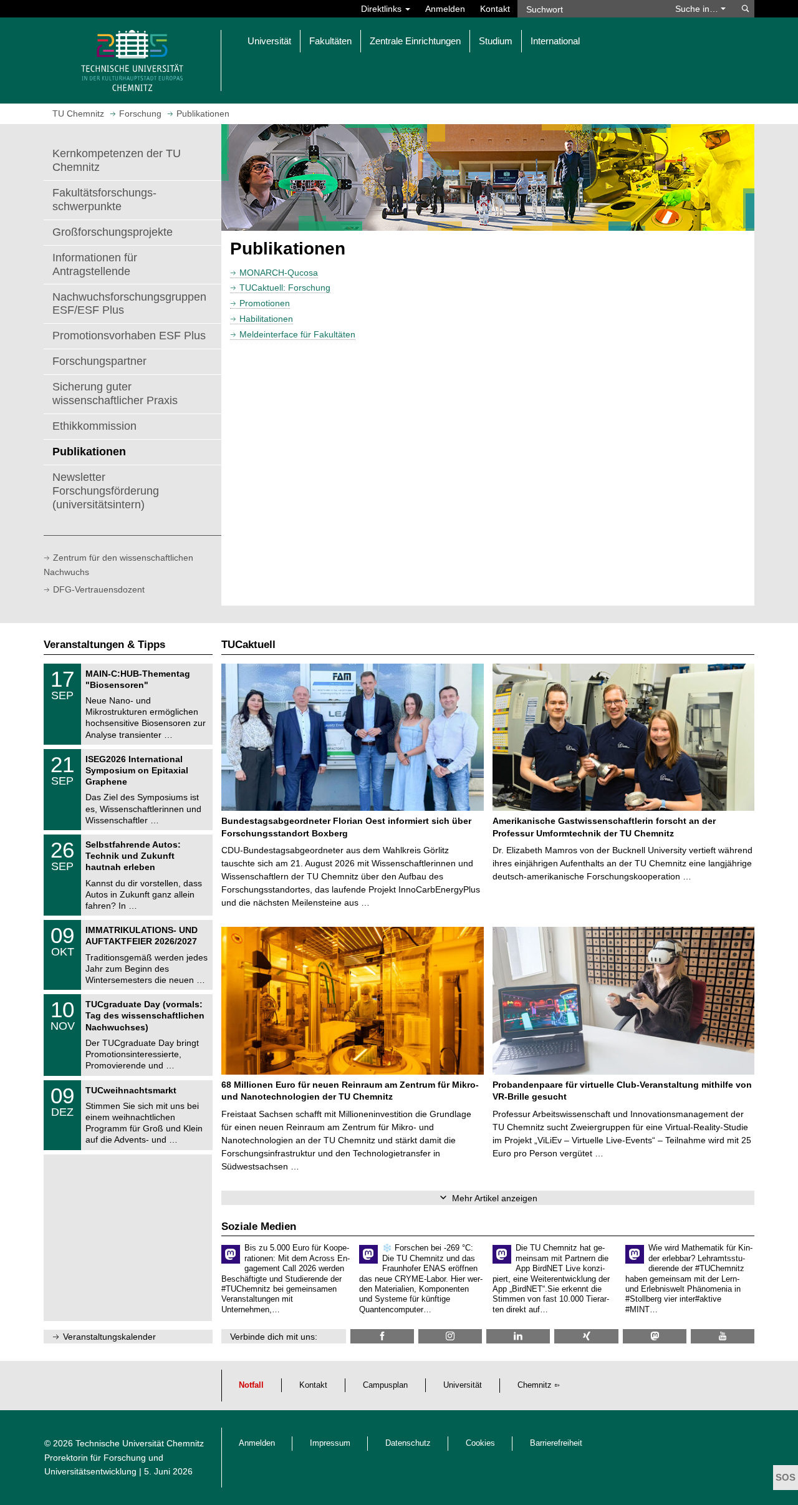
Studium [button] (495, 41)
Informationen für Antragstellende (94, 264)
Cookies (480, 1443)
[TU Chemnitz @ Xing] (586, 1336)
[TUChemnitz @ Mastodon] (654, 1336)
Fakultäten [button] (330, 41)
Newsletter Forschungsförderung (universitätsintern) (105, 491)
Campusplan (385, 1385)
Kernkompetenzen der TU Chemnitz (116, 160)
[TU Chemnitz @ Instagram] (450, 1336)
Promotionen (264, 303)
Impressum (330, 1443)
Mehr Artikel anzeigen (494, 1198)
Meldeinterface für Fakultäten (297, 334)
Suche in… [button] (698, 9)
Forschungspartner (99, 361)
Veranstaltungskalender (109, 1337)
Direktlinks (382, 9)
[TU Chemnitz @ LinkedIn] (518, 1336)
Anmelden (445, 9)
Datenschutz (408, 1443)
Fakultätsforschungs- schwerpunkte (104, 199)
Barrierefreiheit (556, 1443)
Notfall (251, 1385)
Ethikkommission (94, 426)
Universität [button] (269, 41)
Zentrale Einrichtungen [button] (415, 41)
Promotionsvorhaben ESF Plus (129, 335)
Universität (462, 1385)
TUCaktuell (248, 645)
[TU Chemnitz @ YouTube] (722, 1336)
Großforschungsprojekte (112, 232)
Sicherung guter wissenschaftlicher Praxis (115, 393)
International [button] (555, 41)
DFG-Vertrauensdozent (99, 589)
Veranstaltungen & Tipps (104, 645)
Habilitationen (266, 319)
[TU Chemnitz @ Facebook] (382, 1336)
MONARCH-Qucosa (278, 273)
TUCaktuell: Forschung (284, 288)
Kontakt (495, 9)
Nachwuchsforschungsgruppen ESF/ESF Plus (129, 304)
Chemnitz (534, 1385)
